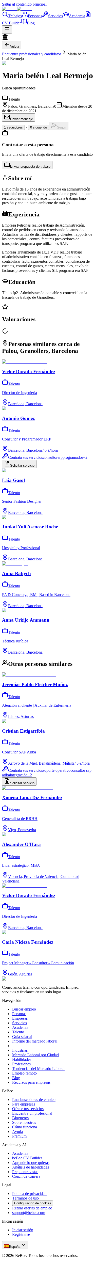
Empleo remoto (24, 1073)
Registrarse (21, 1234)
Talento (18, 1032)
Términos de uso (25, 1198)
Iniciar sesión (22, 1230)
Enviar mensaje (21, 119)
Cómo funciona (24, 1127)
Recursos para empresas (31, 1082)
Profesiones (21, 1064)
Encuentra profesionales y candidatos (31, 54)
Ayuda (17, 1131)
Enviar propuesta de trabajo (30, 166)
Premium (19, 1136)
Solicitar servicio (22, 465)
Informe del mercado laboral (34, 1041)
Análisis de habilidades (30, 1167)
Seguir (61, 127)
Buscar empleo (24, 1009)
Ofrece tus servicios (28, 1109)
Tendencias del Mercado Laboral (38, 1068)
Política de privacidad (29, 1193)
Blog (31, 23)
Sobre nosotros (24, 1122)
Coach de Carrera (26, 1176)
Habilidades (21, 1059)
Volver (14, 47)
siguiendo (38, 127)
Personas (35, 16)
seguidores (13, 127)
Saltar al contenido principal (24, 4)
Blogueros (20, 1118)
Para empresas (23, 1104)
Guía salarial (22, 1036)
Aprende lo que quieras (30, 1162)
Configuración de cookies (32, 1203)
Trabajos (15, 16)
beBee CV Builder (27, 1158)
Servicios (55, 16)
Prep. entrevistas (25, 1172)
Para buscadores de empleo (33, 1099)
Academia (77, 16)
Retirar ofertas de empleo (32, 1208)
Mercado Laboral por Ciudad (35, 1055)
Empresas (20, 1018)
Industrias (20, 1050)
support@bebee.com (28, 1212)
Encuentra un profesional (32, 1113)
